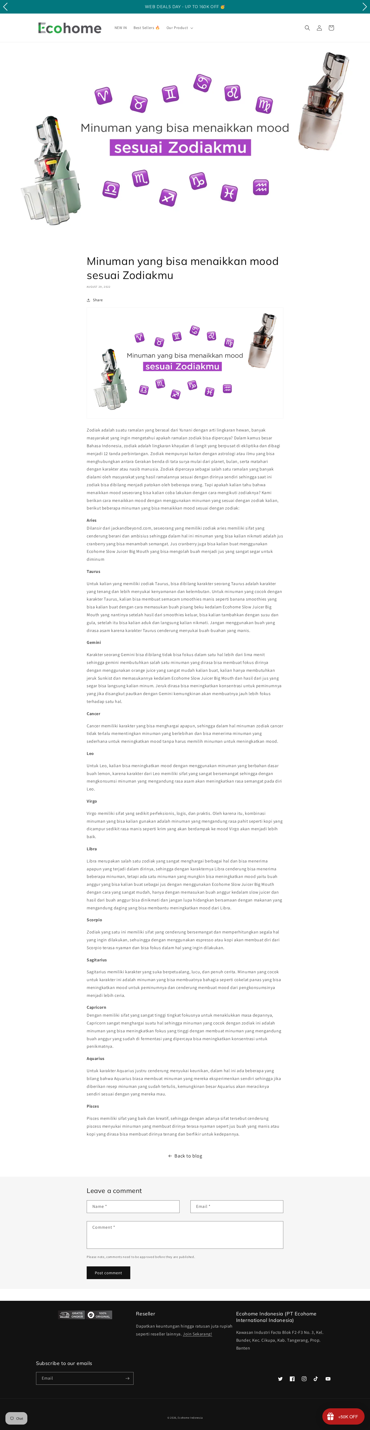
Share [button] (98, 299)
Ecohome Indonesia (190, 1417)
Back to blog (188, 1156)
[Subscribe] (127, 1378)
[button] (179, 27)
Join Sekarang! (197, 1334)
